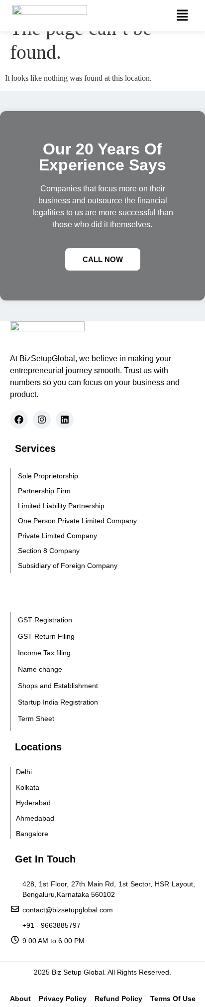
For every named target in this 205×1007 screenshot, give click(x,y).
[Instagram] (42, 420)
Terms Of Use (173, 998)
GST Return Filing (46, 636)
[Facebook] (19, 420)
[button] (182, 15)
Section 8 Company (49, 551)
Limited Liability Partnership (61, 506)
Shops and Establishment (58, 686)
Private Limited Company (57, 536)
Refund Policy (118, 998)
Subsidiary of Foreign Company (67, 566)
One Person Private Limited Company (77, 521)
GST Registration (45, 620)
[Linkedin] (65, 420)
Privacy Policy (63, 998)
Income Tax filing (44, 653)
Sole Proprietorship (48, 476)
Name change (40, 669)
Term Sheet (36, 718)
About (20, 998)
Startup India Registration (58, 702)
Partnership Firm (44, 491)
